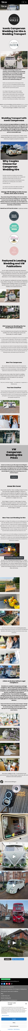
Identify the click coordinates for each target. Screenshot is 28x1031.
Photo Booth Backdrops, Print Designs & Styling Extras (14, 989)
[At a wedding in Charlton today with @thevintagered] (14, 914)
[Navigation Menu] (23, 2)
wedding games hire (21, 628)
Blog (2, 993)
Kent (23, 104)
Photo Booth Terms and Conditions (9, 991)
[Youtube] (7, 984)
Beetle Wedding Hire (6, 998)
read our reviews (23, 208)
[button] (26, 1003)
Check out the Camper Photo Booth (14, 557)
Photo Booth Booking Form (7, 987)
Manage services (5, 1015)
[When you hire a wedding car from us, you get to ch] (14, 857)
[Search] (25, 2)
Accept (14, 1019)
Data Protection (17, 1029)
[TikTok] (12, 984)
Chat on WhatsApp (5, 979)
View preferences (14, 1026)
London (26, 104)
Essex (2, 106)
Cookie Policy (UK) (5, 995)
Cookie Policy (10, 1029)
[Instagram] (9, 984)
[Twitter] (4, 984)
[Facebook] (2, 984)
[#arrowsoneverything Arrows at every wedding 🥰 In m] (14, 828)
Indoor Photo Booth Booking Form (9, 1000)
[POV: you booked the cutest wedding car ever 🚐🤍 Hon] (14, 885)
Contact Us (14, 477)
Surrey (7, 106)
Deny (14, 1022)
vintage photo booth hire (14, 560)
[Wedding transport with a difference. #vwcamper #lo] (14, 943)
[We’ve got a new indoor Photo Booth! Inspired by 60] (14, 799)
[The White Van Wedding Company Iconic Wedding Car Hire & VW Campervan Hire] (4, 2)
